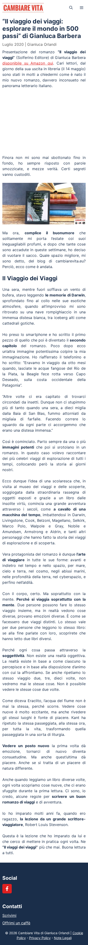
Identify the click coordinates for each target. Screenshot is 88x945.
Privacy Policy (40, 938)
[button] (71, 7)
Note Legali (63, 938)
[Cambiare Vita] (23, 7)
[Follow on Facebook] (7, 888)
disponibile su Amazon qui (27, 63)
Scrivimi (9, 915)
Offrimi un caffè (16, 923)
